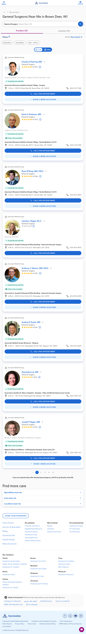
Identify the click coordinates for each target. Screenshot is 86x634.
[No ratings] (33, 226)
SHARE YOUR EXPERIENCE (16, 516)
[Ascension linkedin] (70, 616)
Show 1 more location (44, 464)
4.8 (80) (35, 67)
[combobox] (41, 24)
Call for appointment (44, 94)
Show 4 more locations (44, 99)
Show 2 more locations (44, 206)
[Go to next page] (53, 472)
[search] (80, 23)
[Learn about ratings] (40, 67)
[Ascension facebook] (65, 616)
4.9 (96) (35, 327)
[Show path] (4, 12)
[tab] (22, 30)
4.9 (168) (35, 176)
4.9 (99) (35, 427)
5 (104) (34, 377)
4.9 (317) (35, 273)
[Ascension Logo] (23, 616)
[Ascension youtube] (76, 616)
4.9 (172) (35, 119)
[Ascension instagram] (81, 616)
